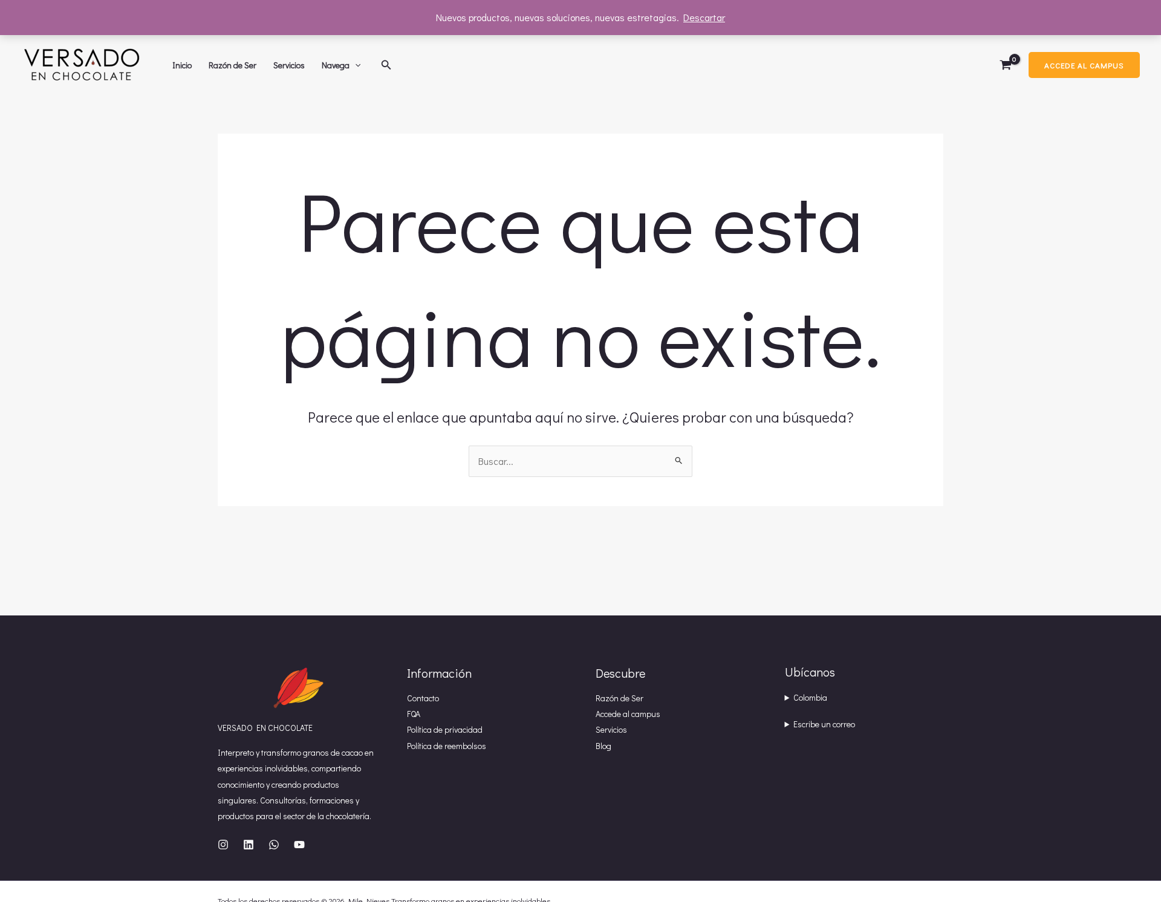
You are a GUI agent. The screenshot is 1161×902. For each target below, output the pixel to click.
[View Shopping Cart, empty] (1005, 65)
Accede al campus (628, 713)
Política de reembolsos (446, 745)
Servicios (289, 65)
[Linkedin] (248, 844)
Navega (336, 65)
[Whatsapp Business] (273, 844)
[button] (355, 65)
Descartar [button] (704, 17)
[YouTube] (299, 844)
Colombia (810, 697)
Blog (603, 745)
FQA (413, 713)
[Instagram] (223, 844)
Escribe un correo (824, 724)
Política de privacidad (445, 729)
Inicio (182, 65)
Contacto (423, 698)
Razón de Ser (232, 65)
